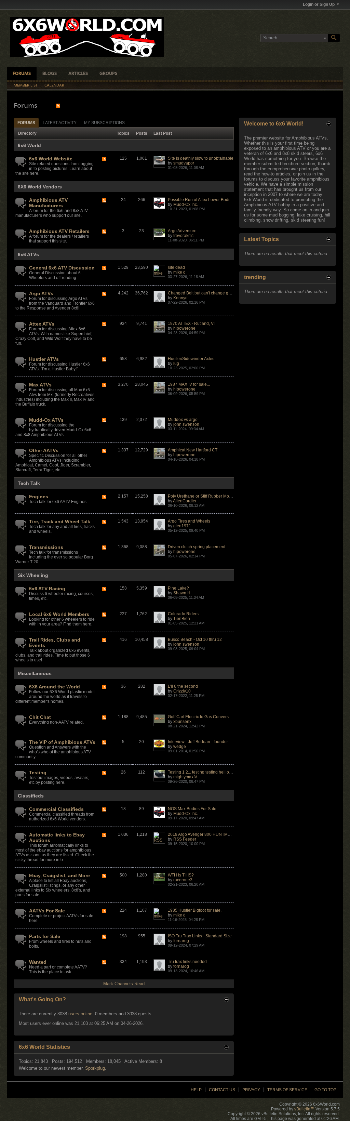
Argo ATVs (41, 293)
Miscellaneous (35, 673)
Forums (22, 74)
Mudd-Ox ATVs (46, 420)
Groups (108, 74)
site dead (176, 267)
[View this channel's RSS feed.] (58, 105)
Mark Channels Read (124, 983)
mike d (179, 272)
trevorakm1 (183, 235)
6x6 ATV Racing (47, 588)
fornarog (181, 940)
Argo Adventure (182, 230)
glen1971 (182, 526)
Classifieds (31, 796)
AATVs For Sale (47, 910)
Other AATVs (43, 450)
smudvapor (183, 163)
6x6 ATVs (28, 254)
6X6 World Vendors (40, 186)
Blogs (49, 74)
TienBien (181, 618)
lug (176, 363)
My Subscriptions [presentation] (104, 122)
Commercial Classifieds (56, 809)
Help (196, 1089)
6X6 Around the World (54, 686)
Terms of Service (287, 1089)
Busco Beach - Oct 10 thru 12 (195, 639)
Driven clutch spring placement (196, 546)
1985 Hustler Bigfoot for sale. (194, 910)
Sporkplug (95, 1068)
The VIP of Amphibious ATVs (62, 742)
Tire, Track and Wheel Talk (59, 521)
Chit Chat (40, 717)
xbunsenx (182, 721)
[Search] (334, 38)
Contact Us (222, 1089)
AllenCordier (185, 501)
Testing (37, 772)
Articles (78, 74)
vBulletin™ (304, 1109)
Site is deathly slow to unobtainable (200, 158)
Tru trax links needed (187, 961)
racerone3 (182, 880)
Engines (38, 496)
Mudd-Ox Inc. (185, 204)
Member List (26, 85)
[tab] (26, 123)
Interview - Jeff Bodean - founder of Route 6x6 (210, 741)
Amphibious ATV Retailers (59, 231)
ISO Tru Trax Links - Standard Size (200, 936)
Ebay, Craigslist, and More (59, 875)
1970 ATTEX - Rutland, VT (192, 323)
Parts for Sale (44, 936)
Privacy (251, 1089)
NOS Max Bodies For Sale (192, 808)
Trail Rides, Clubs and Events (54, 642)
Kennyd (180, 297)
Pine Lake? (178, 588)
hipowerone (184, 328)
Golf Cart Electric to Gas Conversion (201, 716)
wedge (179, 746)
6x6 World (29, 145)
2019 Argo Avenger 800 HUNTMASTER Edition (211, 834)
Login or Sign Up (319, 4)
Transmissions (46, 547)
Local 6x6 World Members (59, 614)
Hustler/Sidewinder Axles (191, 358)
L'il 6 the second (183, 686)
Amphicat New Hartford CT (192, 450)
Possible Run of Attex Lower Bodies (201, 199)
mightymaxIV (185, 777)
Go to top (325, 1089)
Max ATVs (40, 384)
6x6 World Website (50, 158)
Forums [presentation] (26, 122)
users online (80, 1013)
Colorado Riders (183, 613)
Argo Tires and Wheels (189, 521)
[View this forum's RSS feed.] (104, 159)
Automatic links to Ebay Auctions (57, 837)
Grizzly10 (182, 691)
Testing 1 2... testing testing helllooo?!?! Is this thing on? (219, 772)
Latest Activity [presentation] (60, 122)
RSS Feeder (184, 839)
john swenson (186, 424)
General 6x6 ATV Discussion (62, 268)
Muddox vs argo (183, 419)
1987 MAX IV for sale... (189, 384)
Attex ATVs (41, 324)
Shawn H (181, 593)
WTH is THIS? (181, 875)
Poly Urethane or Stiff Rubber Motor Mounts (208, 496)
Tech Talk (29, 483)
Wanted (37, 962)
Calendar (54, 85)
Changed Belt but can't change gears (202, 293)
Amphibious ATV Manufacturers (48, 202)
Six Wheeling (33, 575)
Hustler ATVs (44, 359)
